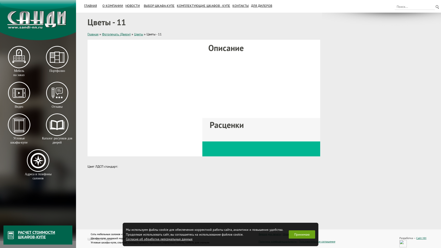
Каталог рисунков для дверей (57, 140)
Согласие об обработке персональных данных (159, 239)
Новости (132, 6)
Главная (90, 6)
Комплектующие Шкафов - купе (203, 6)
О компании (112, 6)
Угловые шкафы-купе (19, 140)
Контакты (240, 6)
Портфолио (57, 71)
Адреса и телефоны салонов (38, 176)
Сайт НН (421, 238)
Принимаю (302, 234)
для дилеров (261, 6)
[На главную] (38, 20)
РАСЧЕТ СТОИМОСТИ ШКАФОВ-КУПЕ (36, 235)
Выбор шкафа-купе (159, 6)
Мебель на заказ (19, 73)
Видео (19, 106)
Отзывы (57, 106)
